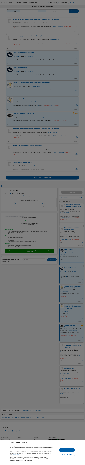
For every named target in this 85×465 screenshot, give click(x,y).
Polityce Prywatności (17, 454)
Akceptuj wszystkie (66, 450)
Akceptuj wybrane (67, 454)
